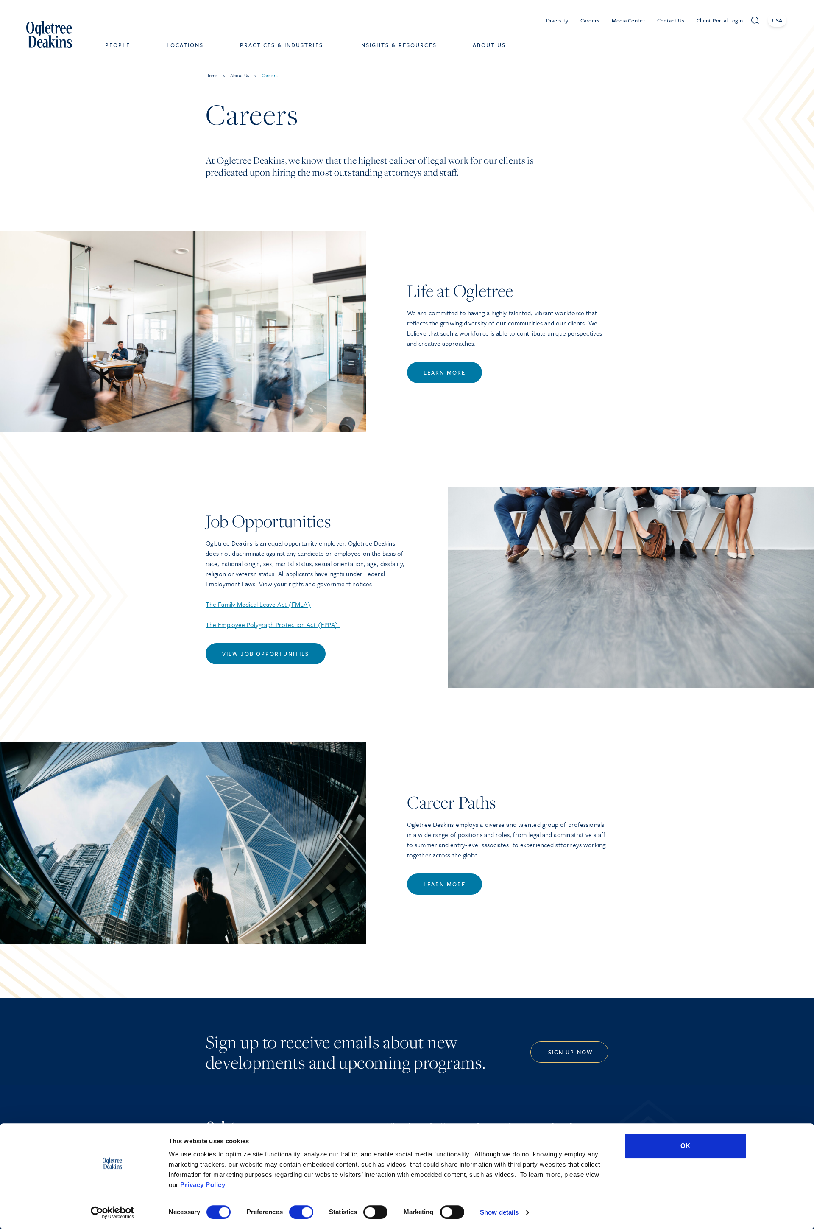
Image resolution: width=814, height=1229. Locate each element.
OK (685, 1145)
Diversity (557, 20)
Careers (590, 20)
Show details (499, 1212)
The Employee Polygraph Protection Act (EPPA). (273, 624)
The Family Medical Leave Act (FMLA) (258, 604)
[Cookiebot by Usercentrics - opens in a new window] (112, 1212)
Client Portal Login (720, 20)
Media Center (628, 20)
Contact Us (671, 20)
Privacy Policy (202, 1184)
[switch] (301, 1212)
